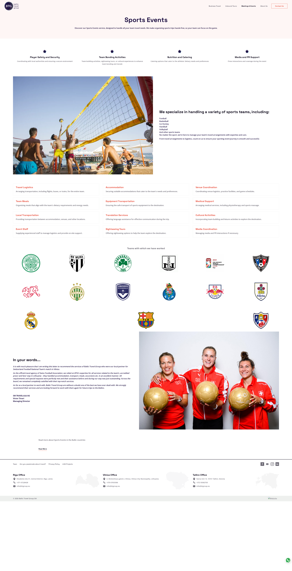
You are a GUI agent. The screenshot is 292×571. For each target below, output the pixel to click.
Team (15, 464)
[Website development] (273, 498)
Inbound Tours (231, 6)
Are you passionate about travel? (33, 464)
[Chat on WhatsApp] (288, 560)
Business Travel (215, 6)
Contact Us (279, 6)
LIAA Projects (67, 464)
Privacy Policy (54, 464)
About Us (263, 6)
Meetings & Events (248, 6)
